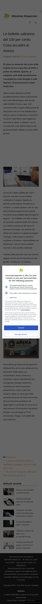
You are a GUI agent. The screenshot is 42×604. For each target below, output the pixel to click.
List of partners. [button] (25, 310)
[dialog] (21, 302)
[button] (21, 297)
